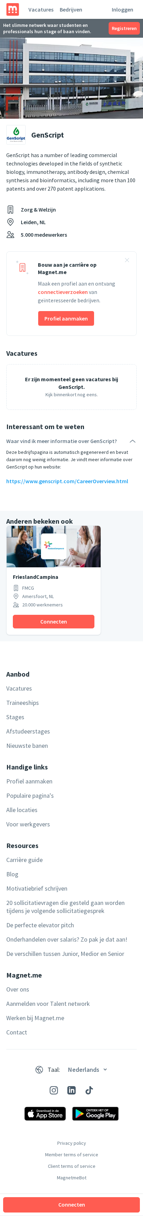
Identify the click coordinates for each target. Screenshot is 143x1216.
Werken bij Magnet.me (35, 1018)
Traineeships (22, 703)
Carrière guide (24, 860)
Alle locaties (21, 810)
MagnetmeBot (71, 1177)
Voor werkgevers (28, 824)
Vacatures (40, 9)
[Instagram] (54, 1090)
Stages (15, 717)
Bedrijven (71, 9)
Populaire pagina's (30, 795)
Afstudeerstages (28, 731)
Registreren (124, 28)
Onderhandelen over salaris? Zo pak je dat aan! (66, 939)
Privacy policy (71, 1143)
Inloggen (122, 9)
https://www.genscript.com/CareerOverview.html (67, 481)
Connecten (71, 1204)
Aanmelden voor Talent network (48, 1004)
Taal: (54, 1070)
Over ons (17, 989)
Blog (12, 874)
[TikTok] (89, 1090)
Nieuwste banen (27, 746)
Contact (16, 1032)
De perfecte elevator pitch (40, 925)
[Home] (12, 9)
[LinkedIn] (71, 1090)
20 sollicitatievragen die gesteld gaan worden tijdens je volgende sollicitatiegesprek (65, 907)
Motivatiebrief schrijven (36, 888)
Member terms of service (71, 1154)
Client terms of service (71, 1166)
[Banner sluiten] (127, 261)
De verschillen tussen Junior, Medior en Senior (65, 954)
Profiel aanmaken (66, 318)
